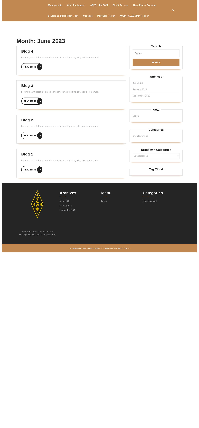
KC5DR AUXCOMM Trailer (134, 16)
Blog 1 (27, 154)
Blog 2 (27, 120)
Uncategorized (140, 136)
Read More (33, 66)
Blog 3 (27, 86)
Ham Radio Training (144, 5)
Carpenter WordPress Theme (80, 248)
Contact (88, 16)
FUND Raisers (120, 5)
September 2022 (141, 96)
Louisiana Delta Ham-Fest (63, 16)
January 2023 (140, 89)
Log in (136, 116)
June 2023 (138, 83)
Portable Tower (106, 16)
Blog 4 (27, 51)
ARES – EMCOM (99, 5)
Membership (55, 5)
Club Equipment (76, 5)
